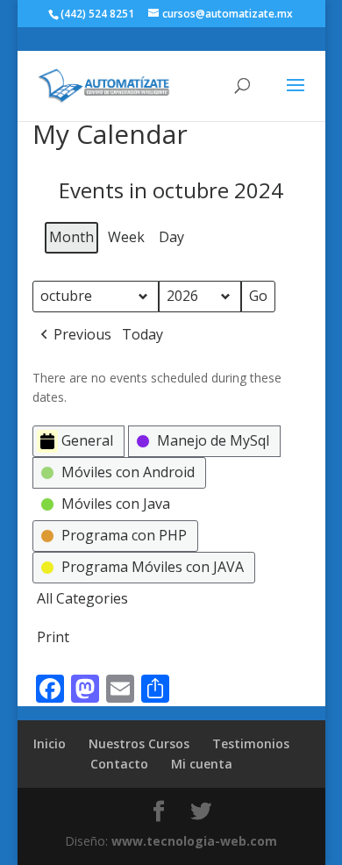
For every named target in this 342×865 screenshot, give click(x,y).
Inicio (49, 743)
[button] (74, 335)
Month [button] (71, 237)
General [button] (87, 440)
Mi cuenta (201, 763)
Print (52, 640)
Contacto (119, 763)
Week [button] (126, 237)
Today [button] (142, 334)
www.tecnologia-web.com (194, 841)
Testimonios (250, 743)
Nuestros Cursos (139, 743)
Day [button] (171, 237)
